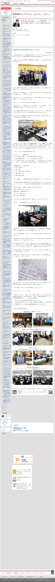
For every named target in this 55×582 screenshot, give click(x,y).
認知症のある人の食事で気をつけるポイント (7, 303)
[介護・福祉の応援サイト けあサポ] (5, 3)
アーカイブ (4, 410)
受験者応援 (4, 19)
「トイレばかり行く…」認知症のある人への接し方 (7, 224)
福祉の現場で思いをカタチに (7, 35)
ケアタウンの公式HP (32, 298)
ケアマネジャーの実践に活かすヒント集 (7, 346)
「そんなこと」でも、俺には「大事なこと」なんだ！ (7, 369)
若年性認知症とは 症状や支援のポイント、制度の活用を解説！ (7, 112)
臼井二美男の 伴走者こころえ (7, 374)
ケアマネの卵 (5, 340)
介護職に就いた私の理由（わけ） (7, 324)
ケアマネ (15, 426)
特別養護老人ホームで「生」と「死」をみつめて (7, 401)
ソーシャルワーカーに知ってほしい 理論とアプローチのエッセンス (7, 66)
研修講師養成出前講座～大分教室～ (20, 428)
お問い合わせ (12, 576)
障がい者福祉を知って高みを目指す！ (7, 384)
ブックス (3, 408)
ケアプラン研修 (16, 429)
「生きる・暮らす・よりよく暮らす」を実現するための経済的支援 (7, 298)
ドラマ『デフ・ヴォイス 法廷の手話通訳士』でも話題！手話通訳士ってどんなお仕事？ (7, 209)
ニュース (4, 24)
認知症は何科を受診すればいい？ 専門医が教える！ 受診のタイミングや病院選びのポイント (7, 252)
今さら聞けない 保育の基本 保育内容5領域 (7, 97)
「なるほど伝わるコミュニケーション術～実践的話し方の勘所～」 (29, 301)
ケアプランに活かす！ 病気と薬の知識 (7, 314)
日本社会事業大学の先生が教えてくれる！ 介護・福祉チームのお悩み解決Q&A (7, 392)
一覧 (4, 22)
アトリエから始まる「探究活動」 (7, 219)
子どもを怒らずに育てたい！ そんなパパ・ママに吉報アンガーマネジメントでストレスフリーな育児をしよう (7, 203)
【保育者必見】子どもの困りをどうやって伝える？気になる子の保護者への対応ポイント (7, 188)
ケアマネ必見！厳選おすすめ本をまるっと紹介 (7, 318)
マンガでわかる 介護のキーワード (7, 365)
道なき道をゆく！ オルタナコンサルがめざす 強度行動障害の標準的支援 (7, 43)
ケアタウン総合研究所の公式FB (30, 304)
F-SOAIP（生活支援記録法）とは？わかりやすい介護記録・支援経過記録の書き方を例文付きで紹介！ (7, 273)
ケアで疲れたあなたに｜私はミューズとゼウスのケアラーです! (7, 50)
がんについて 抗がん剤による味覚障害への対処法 (7, 147)
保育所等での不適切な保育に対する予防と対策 (7, 193)
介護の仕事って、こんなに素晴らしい (7, 380)
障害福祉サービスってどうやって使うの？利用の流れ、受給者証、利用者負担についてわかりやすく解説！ (7, 281)
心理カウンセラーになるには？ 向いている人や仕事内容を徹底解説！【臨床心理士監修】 (7, 240)
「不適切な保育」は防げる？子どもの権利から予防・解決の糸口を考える (7, 128)
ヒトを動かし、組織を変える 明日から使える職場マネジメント (7, 77)
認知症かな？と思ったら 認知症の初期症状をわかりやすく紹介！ (7, 85)
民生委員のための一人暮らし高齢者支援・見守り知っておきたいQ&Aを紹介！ (7, 102)
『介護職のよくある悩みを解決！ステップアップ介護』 (7, 396)
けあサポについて (4, 576)
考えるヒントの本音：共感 (39, 392)
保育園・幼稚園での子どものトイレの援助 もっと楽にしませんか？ (7, 170)
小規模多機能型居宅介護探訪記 (7, 377)
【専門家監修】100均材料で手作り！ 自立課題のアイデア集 (7, 228)
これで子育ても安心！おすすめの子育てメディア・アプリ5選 (7, 215)
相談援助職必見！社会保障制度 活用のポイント (7, 349)
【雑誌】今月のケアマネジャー (7, 29)
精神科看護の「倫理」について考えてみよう (7, 197)
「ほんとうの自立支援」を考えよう (7, 236)
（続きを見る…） (27, 30)
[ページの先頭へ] (52, 572)
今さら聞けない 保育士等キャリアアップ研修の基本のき (7, 116)
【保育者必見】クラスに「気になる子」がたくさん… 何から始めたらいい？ (7, 175)
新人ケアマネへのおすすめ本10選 (7, 343)
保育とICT (5, 221)
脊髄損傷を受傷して (7, 382)
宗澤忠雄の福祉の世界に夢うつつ (7, 352)
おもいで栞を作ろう (7, 361)
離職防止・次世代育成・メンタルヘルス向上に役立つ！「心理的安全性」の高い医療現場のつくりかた (7, 121)
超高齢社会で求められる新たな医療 (7, 94)
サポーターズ (4, 407)
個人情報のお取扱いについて (31, 576)
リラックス (4, 405)
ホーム (3, 572)
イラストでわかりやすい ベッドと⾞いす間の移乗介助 (7, 262)
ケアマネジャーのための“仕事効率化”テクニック (7, 290)
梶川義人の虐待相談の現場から (7, 355)
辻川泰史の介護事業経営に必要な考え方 (7, 335)
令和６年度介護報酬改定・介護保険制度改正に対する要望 (7, 294)
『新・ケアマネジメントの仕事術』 (23, 34)
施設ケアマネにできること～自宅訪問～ (21, 430)
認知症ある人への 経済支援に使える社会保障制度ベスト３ (7, 143)
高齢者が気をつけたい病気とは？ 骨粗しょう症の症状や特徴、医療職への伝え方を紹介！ (7, 164)
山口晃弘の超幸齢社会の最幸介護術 (7, 358)
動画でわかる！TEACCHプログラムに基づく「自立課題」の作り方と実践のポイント (7, 71)
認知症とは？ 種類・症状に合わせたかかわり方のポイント (7, 307)
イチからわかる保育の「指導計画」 (7, 89)
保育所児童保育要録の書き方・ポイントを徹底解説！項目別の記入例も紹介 (7, 267)
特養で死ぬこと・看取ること (7, 387)
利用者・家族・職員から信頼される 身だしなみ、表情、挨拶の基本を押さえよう (7, 158)
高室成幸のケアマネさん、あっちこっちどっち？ (7, 338)
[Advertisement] (6, 469)
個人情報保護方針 (20, 576)
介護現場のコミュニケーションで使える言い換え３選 (7, 107)
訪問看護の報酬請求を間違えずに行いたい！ (7, 139)
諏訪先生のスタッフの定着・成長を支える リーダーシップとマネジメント (7, 328)
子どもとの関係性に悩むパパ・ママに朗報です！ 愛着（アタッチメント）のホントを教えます (7, 152)
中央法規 (41, 576)
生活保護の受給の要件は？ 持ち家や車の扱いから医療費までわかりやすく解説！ (7, 246)
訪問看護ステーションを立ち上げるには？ (7, 232)
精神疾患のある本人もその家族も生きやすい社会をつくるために (7, 58)
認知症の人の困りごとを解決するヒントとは (7, 286)
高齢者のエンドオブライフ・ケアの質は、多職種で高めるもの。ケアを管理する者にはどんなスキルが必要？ (7, 134)
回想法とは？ (5, 256)
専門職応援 (4, 20)
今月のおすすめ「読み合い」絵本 (7, 81)
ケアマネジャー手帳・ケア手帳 (6, 322)
